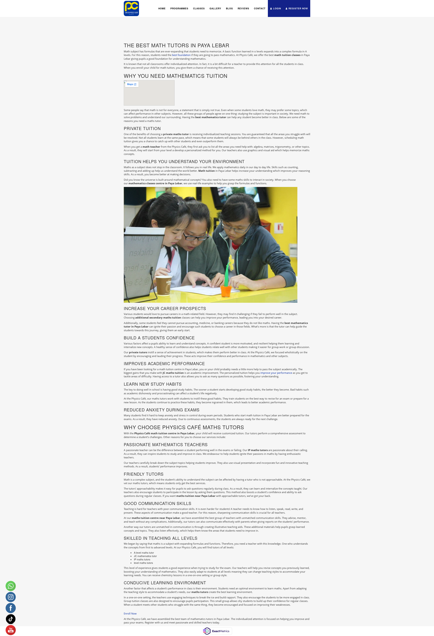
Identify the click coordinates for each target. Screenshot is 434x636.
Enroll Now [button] (130, 613)
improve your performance (276, 372)
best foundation (181, 55)
